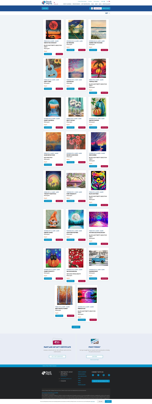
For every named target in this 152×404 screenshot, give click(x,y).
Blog (100, 4)
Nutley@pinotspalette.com (66, 378)
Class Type (45, 8)
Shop (96, 4)
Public (98, 8)
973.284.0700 (63, 381)
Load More (76, 327)
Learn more (93, 401)
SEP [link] (106, 13)
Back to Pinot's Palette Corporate (49, 365)
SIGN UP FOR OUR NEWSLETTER (100, 381)
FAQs (92, 4)
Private (106, 8)
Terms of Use (44, 392)
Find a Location (96, 1)
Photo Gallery (106, 4)
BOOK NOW (59, 54)
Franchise (90, 1)
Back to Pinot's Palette (82, 1)
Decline (100, 401)
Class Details (48, 54)
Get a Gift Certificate (57, 356)
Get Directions (63, 376)
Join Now (94, 356)
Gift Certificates (85, 4)
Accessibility (55, 392)
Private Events (76, 4)
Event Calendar (67, 4)
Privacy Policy (50, 392)
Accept (108, 401)
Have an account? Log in (94, 359)
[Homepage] (50, 373)
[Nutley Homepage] (47, 3)
